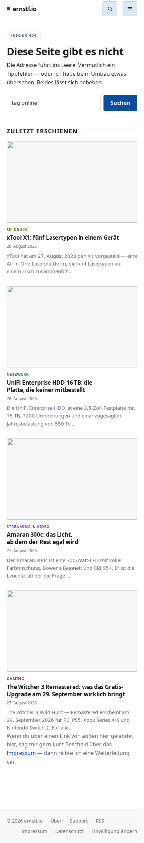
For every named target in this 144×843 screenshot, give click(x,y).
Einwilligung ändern (109, 831)
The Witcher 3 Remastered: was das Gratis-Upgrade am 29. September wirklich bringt (66, 677)
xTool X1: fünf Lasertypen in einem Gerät (63, 234)
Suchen (115, 102)
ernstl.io (24, 9)
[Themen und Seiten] (125, 8)
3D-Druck (17, 226)
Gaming (15, 666)
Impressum (31, 740)
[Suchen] (109, 8)
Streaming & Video (28, 517)
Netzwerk (18, 368)
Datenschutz (64, 831)
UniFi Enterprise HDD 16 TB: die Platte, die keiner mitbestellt (49, 379)
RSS (100, 821)
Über (56, 821)
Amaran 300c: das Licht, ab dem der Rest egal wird (42, 528)
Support (79, 821)
